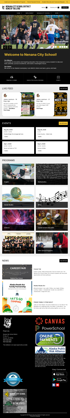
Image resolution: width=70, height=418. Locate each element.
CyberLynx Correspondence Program (14, 2)
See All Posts (63, 88)
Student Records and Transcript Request (53, 2)
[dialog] (18, 174)
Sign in (65, 7)
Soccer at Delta (41, 148)
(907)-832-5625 (7, 341)
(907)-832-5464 (7, 340)
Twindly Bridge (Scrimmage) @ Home (14, 134)
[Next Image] (10, 47)
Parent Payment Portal (33, 2)
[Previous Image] (5, 47)
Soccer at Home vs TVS (10, 148)
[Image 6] (64, 47)
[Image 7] (67, 47)
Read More (12, 108)
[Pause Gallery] (66, 44)
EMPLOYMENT (30, 13)
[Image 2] (56, 47)
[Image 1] (53, 47)
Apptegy (38, 416)
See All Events (63, 123)
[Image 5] (62, 47)
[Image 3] (58, 47)
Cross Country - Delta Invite (45, 134)
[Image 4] (60, 47)
